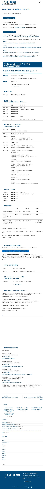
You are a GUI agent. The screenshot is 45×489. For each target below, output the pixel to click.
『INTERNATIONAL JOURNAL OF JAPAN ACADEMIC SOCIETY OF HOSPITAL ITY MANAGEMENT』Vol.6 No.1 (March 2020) (9, 411)
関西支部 (3, 459)
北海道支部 (4, 449)
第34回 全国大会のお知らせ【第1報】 (8, 424)
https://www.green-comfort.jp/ (8, 358)
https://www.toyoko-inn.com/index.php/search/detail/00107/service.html (17, 374)
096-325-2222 (7, 356)
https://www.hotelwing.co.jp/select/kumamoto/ (12, 382)
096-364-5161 (16, 86)
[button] (9, 18)
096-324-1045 (7, 372)
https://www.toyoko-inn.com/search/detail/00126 (12, 366)
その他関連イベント (5, 442)
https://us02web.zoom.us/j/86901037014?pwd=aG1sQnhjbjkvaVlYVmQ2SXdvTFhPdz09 (21, 36)
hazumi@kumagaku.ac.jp (20, 27)
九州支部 (3, 444)
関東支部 (3, 457)
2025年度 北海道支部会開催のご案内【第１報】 (36, 408)
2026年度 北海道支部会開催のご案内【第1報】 (10, 426)
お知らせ (14, 13)
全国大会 (19, 13)
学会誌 (3, 451)
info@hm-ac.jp (27, 481)
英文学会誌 (4, 455)
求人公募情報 (4, 422)
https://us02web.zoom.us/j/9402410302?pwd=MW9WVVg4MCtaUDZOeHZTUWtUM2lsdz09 (22, 47)
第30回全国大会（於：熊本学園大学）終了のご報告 (22, 408)
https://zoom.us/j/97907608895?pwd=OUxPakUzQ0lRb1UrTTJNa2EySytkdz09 (19, 43)
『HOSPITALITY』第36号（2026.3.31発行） (9, 428)
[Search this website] (22, 464)
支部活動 (3, 453)
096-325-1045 (7, 364)
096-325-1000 (7, 380)
